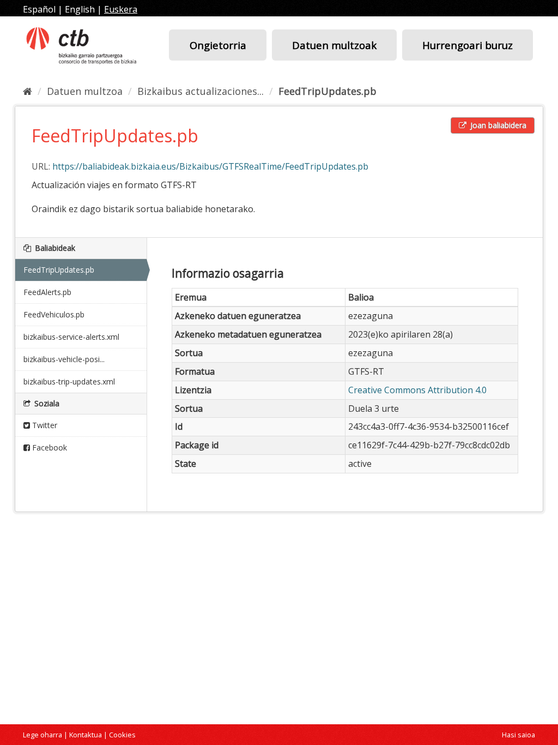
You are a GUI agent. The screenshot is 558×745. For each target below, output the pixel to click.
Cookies (122, 735)
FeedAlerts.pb (47, 292)
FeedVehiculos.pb (53, 314)
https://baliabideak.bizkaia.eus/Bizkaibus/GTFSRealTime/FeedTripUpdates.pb (210, 166)
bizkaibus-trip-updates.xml (69, 381)
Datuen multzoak (334, 45)
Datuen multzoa (85, 91)
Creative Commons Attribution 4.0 (417, 390)
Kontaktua (85, 735)
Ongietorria (218, 45)
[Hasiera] (27, 91)
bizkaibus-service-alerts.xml (71, 337)
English (80, 9)
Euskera (120, 9)
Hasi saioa (518, 735)
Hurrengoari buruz (467, 45)
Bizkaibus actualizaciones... (200, 91)
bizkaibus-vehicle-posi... (64, 359)
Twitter (43, 425)
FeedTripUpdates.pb (327, 91)
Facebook (48, 447)
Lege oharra (42, 735)
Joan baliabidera (497, 125)
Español (39, 9)
